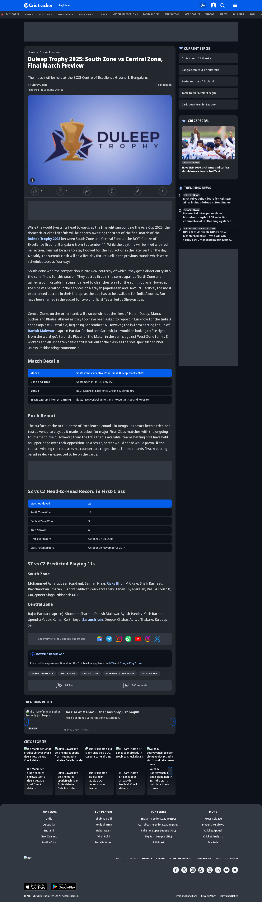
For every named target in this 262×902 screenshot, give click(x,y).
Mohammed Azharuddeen (120, 673)
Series (223, 14)
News (28, 14)
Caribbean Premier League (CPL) (158, 824)
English (63, 5)
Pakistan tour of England (198, 81)
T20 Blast (158, 842)
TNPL (102, 14)
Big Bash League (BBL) (158, 836)
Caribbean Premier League (199, 104)
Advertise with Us (180, 858)
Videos (209, 14)
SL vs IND (44, 14)
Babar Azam (103, 830)
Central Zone (90, 673)
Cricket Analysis (213, 836)
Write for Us (203, 858)
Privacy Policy (208, 896)
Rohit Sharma (104, 824)
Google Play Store (131, 663)
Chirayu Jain (37, 84)
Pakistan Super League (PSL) (158, 830)
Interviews (172, 14)
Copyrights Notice (228, 896)
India (49, 818)
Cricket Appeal (213, 830)
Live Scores (11, 14)
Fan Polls (213, 842)
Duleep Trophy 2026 (42, 673)
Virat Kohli (103, 836)
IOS (111, 663)
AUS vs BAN (64, 14)
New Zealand (49, 836)
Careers (161, 858)
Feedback (147, 858)
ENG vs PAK (85, 14)
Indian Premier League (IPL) (158, 818)
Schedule (238, 14)
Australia (49, 824)
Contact (133, 858)
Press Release (213, 818)
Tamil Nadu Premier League (199, 93)
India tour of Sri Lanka (196, 58)
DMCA (218, 858)
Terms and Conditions (185, 896)
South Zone (68, 673)
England (49, 830)
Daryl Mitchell (103, 842)
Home (31, 52)
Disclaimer (231, 858)
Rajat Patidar (149, 673)
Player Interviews (213, 824)
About (120, 858)
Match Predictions (125, 14)
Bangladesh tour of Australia (200, 70)
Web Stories (192, 14)
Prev (26, 722)
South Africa (49, 842)
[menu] (235, 5)
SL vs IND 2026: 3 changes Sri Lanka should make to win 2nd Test (205, 169)
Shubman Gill (104, 818)
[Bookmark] (112, 191)
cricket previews (50, 52)
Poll (253, 14)
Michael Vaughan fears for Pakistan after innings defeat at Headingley (207, 200)
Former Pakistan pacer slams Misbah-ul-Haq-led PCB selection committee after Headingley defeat (208, 217)
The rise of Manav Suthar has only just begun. (102, 712)
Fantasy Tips (151, 14)
